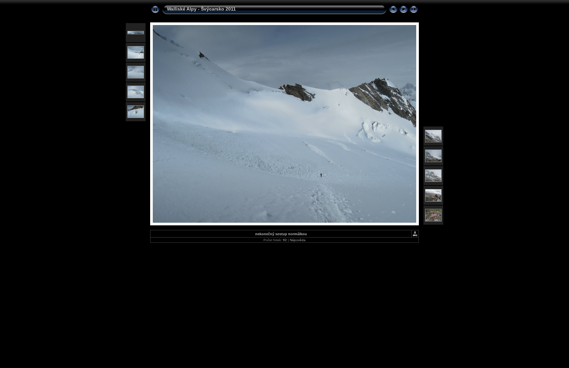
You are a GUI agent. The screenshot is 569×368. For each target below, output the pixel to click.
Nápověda (298, 240)
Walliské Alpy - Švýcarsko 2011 (201, 9)
